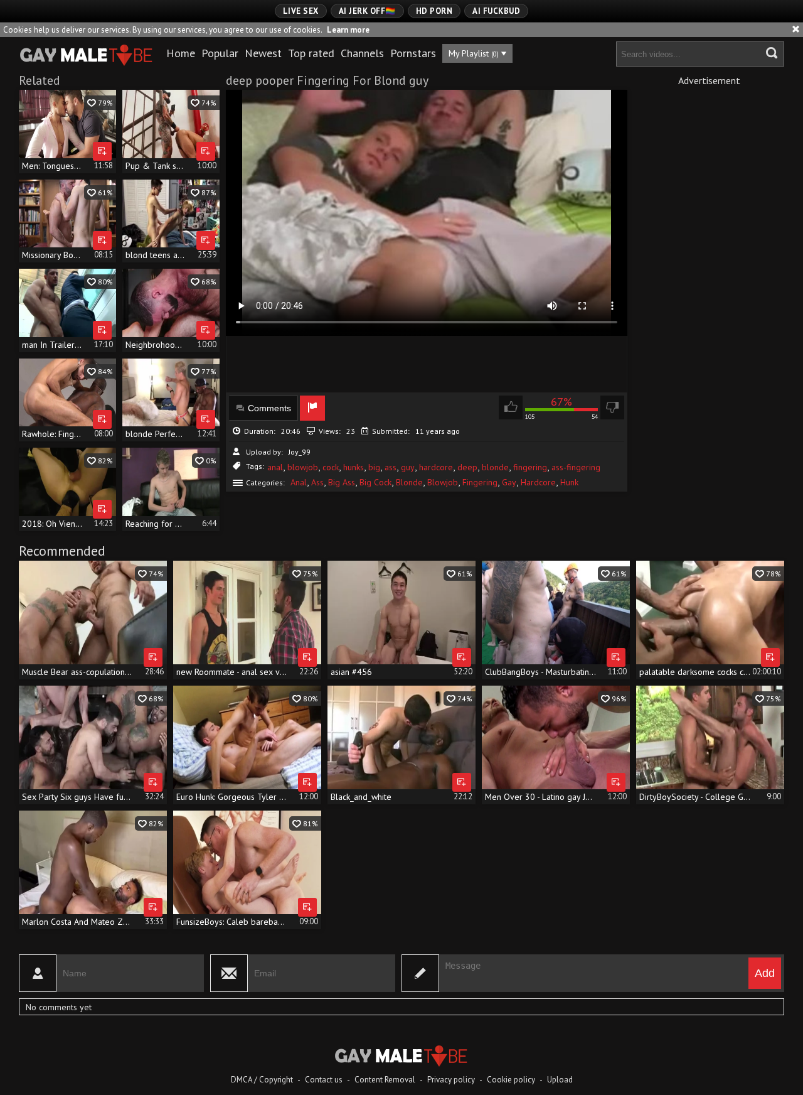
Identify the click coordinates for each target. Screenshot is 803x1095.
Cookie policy (511, 1080)
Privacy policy (451, 1080)
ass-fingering (575, 467)
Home (180, 53)
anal (275, 467)
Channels (362, 53)
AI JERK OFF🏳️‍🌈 (367, 11)
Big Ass (341, 482)
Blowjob (442, 482)
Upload (560, 1080)
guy (408, 467)
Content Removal (384, 1080)
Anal (298, 482)
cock (330, 467)
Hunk (569, 482)
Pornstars (413, 53)
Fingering (479, 482)
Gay (509, 482)
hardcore (436, 467)
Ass (317, 482)
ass (390, 467)
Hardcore (538, 482)
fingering (530, 467)
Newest (263, 53)
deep (467, 467)
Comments (269, 408)
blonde (495, 467)
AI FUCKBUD (496, 11)
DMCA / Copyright (262, 1080)
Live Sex (301, 11)
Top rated (311, 53)
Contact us (324, 1080)
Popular (219, 53)
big (374, 467)
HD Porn (434, 11)
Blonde (409, 482)
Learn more (348, 29)
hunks (353, 467)
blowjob (302, 467)
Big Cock (375, 482)
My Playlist (474, 53)
